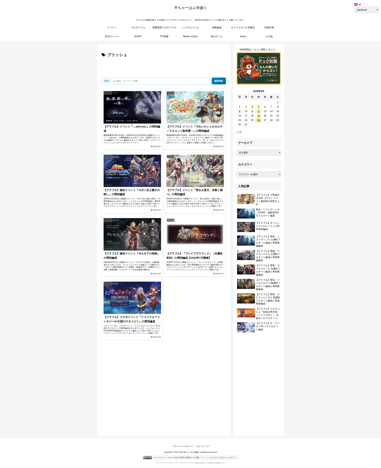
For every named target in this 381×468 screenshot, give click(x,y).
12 (258, 111)
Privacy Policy (200, 463)
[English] (356, 4)
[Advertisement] (164, 66)
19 (258, 115)
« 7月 (239, 132)
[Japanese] (360, 4)
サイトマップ (202, 446)
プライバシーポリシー (182, 446)
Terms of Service (214, 463)
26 (258, 120)
